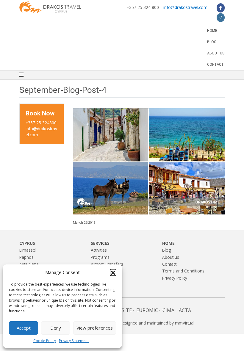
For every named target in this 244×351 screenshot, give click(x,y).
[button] (113, 272)
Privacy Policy (174, 278)
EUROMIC (147, 310)
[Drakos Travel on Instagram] (221, 17)
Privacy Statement (74, 340)
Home (212, 31)
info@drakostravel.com (185, 7)
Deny (55, 328)
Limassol (27, 250)
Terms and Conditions (183, 271)
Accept (24, 328)
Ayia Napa (29, 264)
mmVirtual (184, 323)
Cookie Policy (44, 340)
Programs (100, 257)
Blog (211, 42)
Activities (99, 250)
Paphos (26, 257)
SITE (127, 310)
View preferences (94, 328)
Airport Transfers (107, 264)
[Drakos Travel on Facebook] (221, 7)
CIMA (168, 310)
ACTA (185, 310)
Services (100, 243)
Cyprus (27, 243)
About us (215, 53)
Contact (215, 64)
